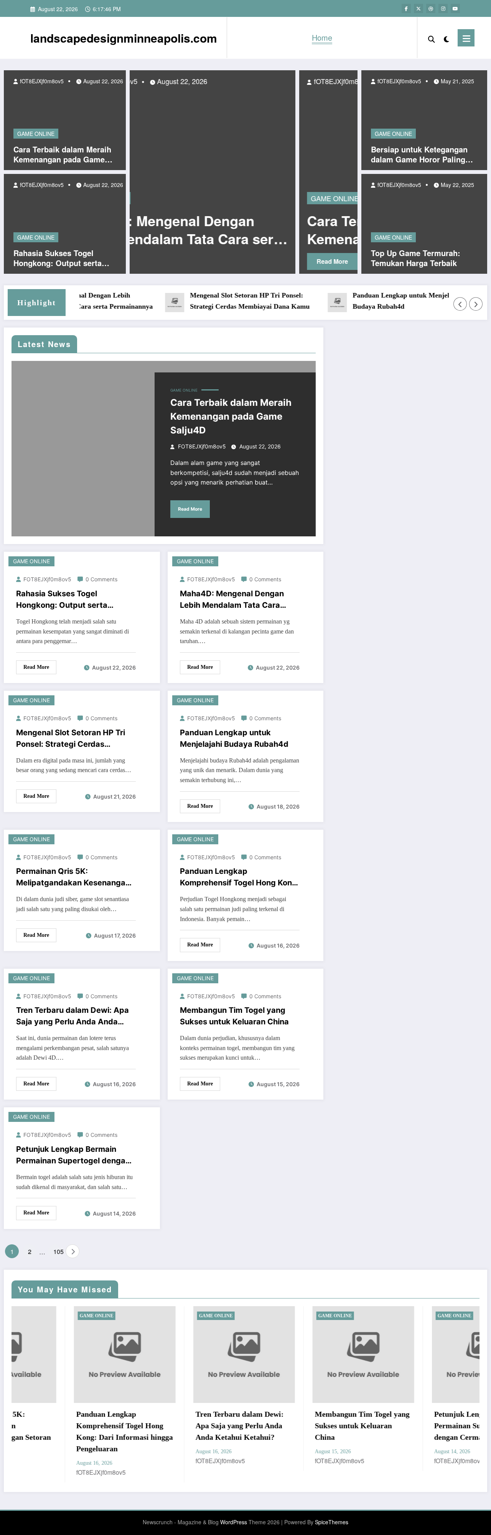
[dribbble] (430, 8)
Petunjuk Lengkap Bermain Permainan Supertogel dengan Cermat (73, 1155)
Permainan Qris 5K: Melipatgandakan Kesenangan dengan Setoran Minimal (73, 877)
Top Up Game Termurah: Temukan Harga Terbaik (415, 258)
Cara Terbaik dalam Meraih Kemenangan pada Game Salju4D (62, 154)
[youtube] (455, 8)
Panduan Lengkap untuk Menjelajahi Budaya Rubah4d (388, 300)
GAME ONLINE (35, 133)
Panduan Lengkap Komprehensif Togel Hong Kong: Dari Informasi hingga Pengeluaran (239, 877)
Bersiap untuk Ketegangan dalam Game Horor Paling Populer (419, 154)
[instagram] (443, 8)
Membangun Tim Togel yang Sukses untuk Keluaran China (234, 1016)
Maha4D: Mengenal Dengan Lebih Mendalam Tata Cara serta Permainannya (232, 600)
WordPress (233, 1522)
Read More (189, 261)
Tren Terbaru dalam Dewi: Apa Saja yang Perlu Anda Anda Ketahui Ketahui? (72, 1016)
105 (57, 1251)
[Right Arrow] (476, 304)
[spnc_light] (446, 37)
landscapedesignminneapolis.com (123, 38)
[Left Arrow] (460, 304)
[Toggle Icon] (466, 37)
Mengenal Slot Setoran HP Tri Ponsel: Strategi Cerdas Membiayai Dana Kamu (229, 300)
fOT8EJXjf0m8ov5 (41, 81)
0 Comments (101, 579)
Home (322, 37)
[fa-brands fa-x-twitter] (418, 8)
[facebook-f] (406, 8)
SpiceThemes (331, 1522)
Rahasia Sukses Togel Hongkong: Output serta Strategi (57, 258)
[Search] (431, 37)
